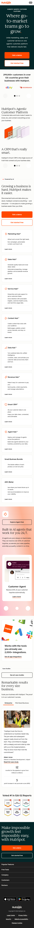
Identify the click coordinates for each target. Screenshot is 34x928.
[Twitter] (18, 892)
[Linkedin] (23, 892)
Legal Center (11, 915)
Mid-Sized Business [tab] (22, 703)
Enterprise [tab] (8, 703)
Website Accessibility (21, 919)
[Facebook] (4, 892)
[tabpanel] (17, 747)
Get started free (20, 63)
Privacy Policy (22, 915)
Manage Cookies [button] (17, 923)
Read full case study (11, 762)
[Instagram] (9, 892)
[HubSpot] (6, 2)
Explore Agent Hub (17, 522)
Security (8, 919)
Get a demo (20, 55)
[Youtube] (14, 892)
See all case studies (21, 675)
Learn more (9, 249)
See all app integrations (13, 657)
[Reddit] (28, 892)
